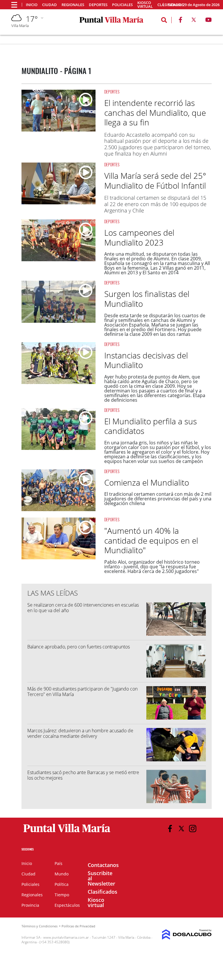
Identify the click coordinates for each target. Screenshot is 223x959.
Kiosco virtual (145, 4)
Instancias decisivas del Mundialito (146, 360)
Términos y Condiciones (39, 926)
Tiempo (62, 894)
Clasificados (102, 891)
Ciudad (49, 5)
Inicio (31, 5)
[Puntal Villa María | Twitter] (194, 21)
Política (62, 884)
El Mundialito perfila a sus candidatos (150, 426)
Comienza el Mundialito (146, 482)
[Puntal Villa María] (66, 832)
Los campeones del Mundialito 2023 (139, 237)
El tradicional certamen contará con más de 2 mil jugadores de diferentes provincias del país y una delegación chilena (157, 498)
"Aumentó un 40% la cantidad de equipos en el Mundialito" (151, 540)
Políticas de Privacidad (78, 926)
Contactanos (103, 864)
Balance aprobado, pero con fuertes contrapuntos (78, 646)
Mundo (62, 874)
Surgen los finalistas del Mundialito (146, 298)
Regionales (73, 5)
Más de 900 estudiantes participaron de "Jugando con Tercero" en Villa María (82, 691)
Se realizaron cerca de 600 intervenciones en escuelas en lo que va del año (83, 608)
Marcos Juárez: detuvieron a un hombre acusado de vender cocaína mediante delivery (80, 733)
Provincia (30, 905)
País (58, 863)
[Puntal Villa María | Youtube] (208, 21)
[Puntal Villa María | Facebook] (180, 21)
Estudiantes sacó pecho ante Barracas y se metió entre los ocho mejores (83, 775)
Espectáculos (67, 905)
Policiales (122, 5)
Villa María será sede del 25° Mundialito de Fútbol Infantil (155, 180)
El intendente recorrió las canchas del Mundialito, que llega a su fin (155, 112)
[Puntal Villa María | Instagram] (192, 828)
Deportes (98, 5)
